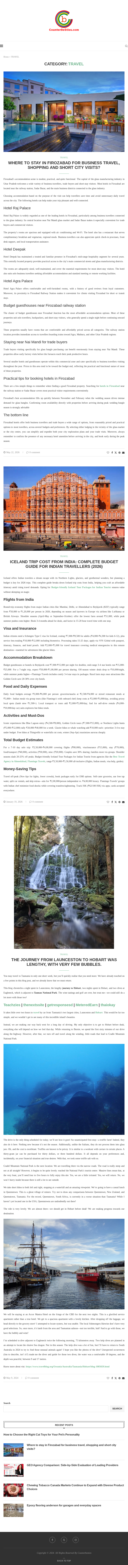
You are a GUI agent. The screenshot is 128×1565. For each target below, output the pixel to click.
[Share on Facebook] (112, 452)
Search (7, 1403)
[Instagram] (76, 1540)
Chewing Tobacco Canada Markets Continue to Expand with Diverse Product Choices (75, 1487)
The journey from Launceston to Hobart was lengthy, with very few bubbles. (64, 962)
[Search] (126, 46)
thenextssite (33, 1005)
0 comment (35, 452)
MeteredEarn (87, 1005)
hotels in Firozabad (110, 386)
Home (6, 57)
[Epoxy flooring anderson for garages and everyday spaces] (14, 1510)
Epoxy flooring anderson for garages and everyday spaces (64, 1505)
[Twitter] (64, 1540)
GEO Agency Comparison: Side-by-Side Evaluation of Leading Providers (72, 1465)
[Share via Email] (123, 452)
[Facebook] (52, 1540)
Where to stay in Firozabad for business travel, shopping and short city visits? (64, 165)
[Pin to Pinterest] (119, 452)
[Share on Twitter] (115, 452)
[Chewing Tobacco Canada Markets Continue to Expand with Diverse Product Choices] (14, 1490)
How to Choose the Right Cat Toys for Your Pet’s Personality (42, 1434)
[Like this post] (108, 452)
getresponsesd (60, 1005)
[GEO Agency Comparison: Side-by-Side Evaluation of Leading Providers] (14, 1470)
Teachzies (12, 1005)
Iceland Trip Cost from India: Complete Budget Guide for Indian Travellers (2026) (64, 564)
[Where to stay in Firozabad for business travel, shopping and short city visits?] (14, 1450)
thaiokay (108, 1005)
